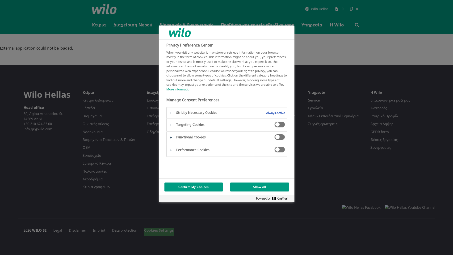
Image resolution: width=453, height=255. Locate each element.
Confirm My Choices (193, 187)
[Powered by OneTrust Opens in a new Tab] (274, 199)
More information (178, 89)
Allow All (259, 187)
